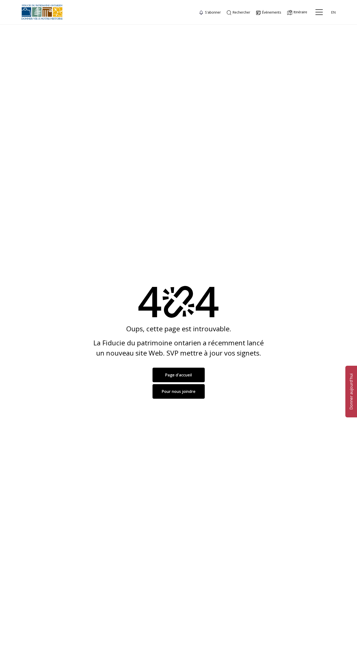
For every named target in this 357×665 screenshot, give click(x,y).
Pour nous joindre (179, 391)
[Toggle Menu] (319, 12)
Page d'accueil (178, 375)
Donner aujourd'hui (351, 391)
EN (333, 12)
